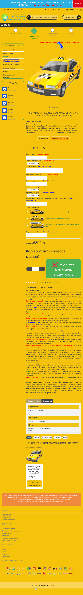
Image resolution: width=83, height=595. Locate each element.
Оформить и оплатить (11, 64)
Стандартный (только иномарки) (57, 212)
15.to (50, 585)
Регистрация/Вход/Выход (10, 540)
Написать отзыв (52, 282)
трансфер (57, 437)
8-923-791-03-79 (7, 515)
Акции (4, 549)
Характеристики (34, 401)
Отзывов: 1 (40, 282)
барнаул (37, 437)
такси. (65, 437)
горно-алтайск (47, 437)
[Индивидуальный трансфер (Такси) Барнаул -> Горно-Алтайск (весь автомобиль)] (53, 77)
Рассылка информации (10, 538)
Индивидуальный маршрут (9, 76)
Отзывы (10, 88)
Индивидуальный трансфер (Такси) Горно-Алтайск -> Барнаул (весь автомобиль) (34, 469)
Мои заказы (6, 535)
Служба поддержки (8, 519)
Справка (6, 71)
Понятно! (77, 4)
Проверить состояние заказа (12, 531)
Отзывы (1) (47, 401)
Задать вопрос (44, 138)
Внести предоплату (8, 529)
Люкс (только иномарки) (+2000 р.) (58, 218)
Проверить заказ (9, 68)
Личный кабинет (7, 533)
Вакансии (5, 554)
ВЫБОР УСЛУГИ (15, 34)
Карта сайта (6, 556)
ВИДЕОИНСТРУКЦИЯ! (60, 138)
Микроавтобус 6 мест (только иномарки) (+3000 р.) (62, 225)
